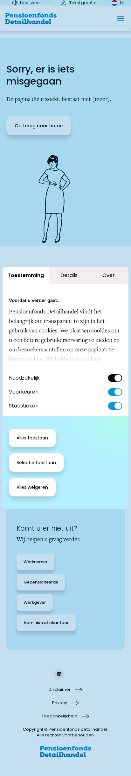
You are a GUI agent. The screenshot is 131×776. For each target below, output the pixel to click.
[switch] (115, 392)
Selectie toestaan (36, 462)
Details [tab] (69, 275)
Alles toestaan (32, 438)
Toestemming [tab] (26, 275)
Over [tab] (108, 275)
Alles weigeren (32, 487)
